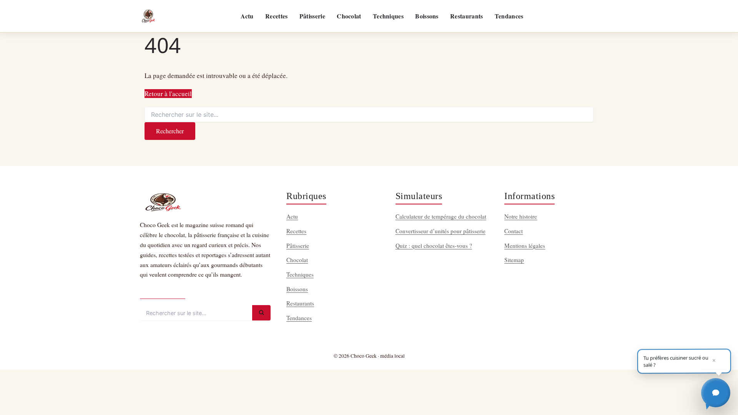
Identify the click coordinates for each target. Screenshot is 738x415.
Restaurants (466, 16)
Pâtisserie (312, 16)
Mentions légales (524, 245)
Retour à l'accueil (168, 93)
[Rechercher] (261, 312)
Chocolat (349, 16)
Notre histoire (520, 216)
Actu (247, 16)
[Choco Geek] (148, 16)
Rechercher (170, 131)
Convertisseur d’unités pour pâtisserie (440, 231)
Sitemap (514, 260)
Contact (513, 231)
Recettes (276, 16)
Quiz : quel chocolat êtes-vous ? (434, 245)
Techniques (388, 16)
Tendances (509, 16)
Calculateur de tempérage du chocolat (441, 216)
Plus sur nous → (162, 292)
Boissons (426, 16)
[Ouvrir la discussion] (715, 392)
